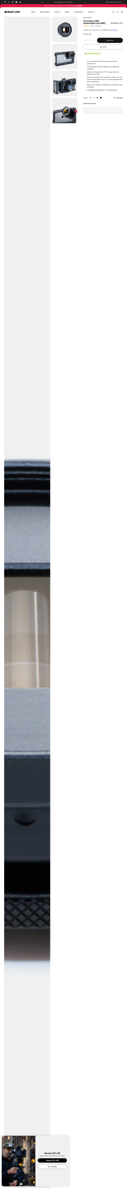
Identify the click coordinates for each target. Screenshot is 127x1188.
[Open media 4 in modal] (64, 83)
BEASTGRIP (87, 17)
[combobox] (114, 2)
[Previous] (42, 2)
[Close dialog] (66, 1137)
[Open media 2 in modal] (64, 29)
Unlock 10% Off (52, 1160)
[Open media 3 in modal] (64, 56)
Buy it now (103, 47)
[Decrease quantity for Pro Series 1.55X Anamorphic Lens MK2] (85, 40)
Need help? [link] (119, 97)
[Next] (85, 2)
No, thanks (52, 1167)
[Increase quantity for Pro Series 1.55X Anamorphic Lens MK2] (94, 40)
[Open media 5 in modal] (64, 110)
